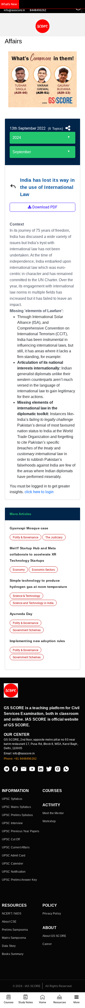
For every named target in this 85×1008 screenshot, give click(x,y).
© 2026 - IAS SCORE (27, 986)
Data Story (9, 946)
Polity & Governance (25, 537)
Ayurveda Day (21, 614)
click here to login (39, 492)
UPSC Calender (12, 863)
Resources (59, 1002)
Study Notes (25, 1002)
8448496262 (38, 10)
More (76, 1002)
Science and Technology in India (33, 603)
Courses (8, 1002)
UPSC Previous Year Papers (20, 831)
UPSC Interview (12, 823)
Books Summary (12, 954)
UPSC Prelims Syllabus (17, 815)
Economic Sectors (43, 569)
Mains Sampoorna (14, 937)
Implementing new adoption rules (37, 641)
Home (42, 1002)
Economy (19, 569)
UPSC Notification (14, 871)
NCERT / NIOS (11, 913)
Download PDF (44, 207)
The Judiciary (54, 537)
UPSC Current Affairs (16, 847)
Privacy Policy (51, 913)
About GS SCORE (54, 936)
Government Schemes (27, 630)
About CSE (9, 921)
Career (47, 944)
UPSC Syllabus (12, 799)
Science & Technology (26, 596)
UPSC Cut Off (11, 839)
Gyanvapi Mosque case (29, 528)
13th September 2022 (28, 128)
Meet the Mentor (53, 813)
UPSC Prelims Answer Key (19, 879)
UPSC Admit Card (13, 855)
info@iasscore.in (14, 10)
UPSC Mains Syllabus (16, 807)
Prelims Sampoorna (15, 929)
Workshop (49, 821)
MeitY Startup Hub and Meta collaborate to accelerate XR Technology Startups (33, 554)
